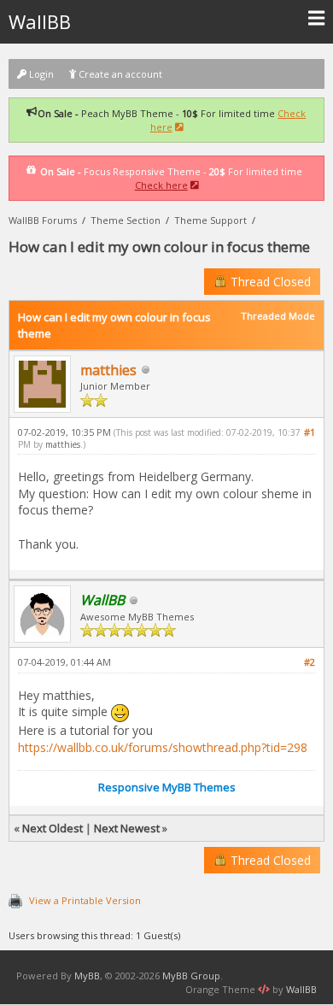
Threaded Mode (278, 315)
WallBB (40, 21)
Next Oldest (52, 828)
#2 (309, 661)
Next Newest (127, 828)
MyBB (87, 975)
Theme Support (210, 220)
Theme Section (126, 220)
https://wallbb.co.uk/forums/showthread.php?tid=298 (162, 747)
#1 (309, 432)
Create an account (119, 74)
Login (40, 74)
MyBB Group (191, 975)
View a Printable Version (85, 900)
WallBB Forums (43, 220)
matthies (108, 370)
